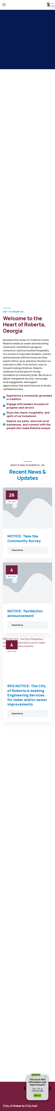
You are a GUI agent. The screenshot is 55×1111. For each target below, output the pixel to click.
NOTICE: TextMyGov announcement (25, 613)
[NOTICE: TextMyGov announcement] (27, 582)
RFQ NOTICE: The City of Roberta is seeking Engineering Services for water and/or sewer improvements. (27, 695)
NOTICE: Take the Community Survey (24, 538)
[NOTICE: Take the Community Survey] (27, 508)
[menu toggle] (4, 5)
